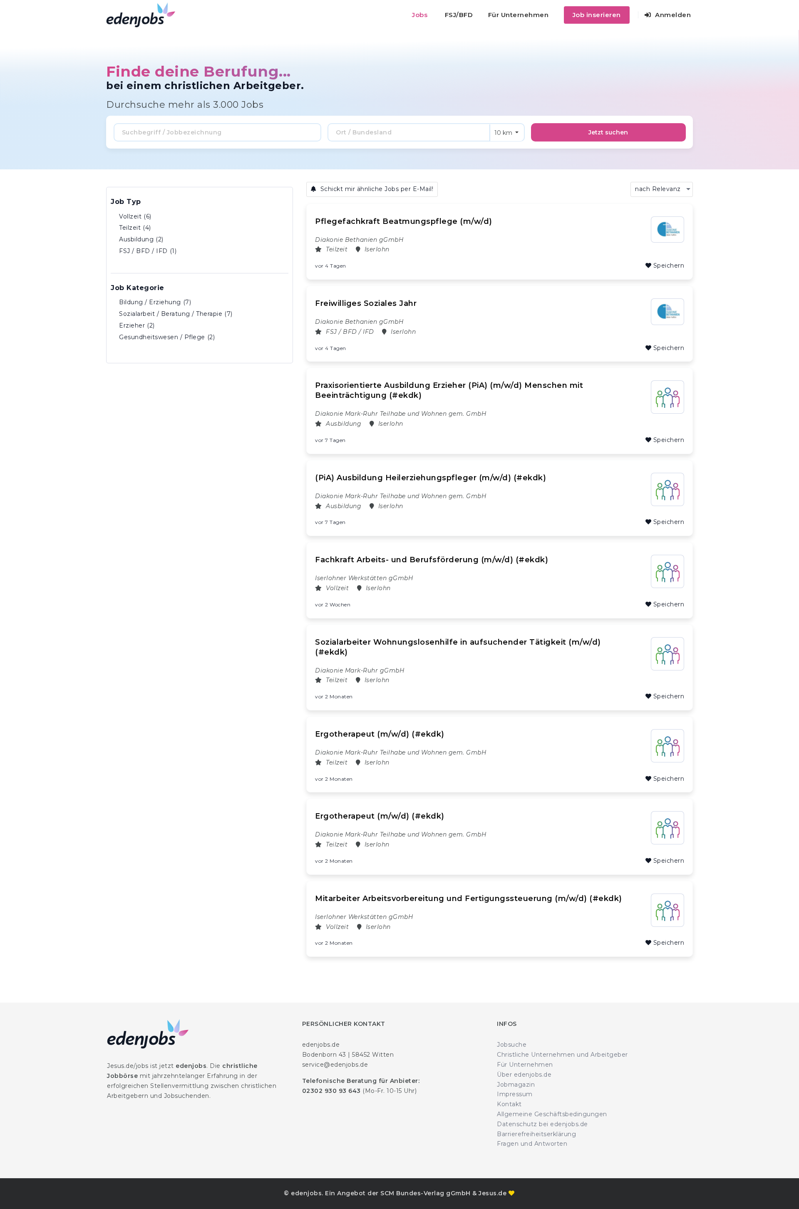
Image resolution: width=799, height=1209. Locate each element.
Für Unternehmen (518, 15)
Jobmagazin (516, 1084)
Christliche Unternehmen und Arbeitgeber (562, 1054)
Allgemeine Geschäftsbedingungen (552, 1114)
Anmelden (672, 15)
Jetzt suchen (608, 132)
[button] (661, 189)
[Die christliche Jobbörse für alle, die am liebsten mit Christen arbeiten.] (140, 15)
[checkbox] (199, 217)
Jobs (419, 15)
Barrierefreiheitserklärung (536, 1134)
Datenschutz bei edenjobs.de (542, 1124)
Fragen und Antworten (532, 1143)
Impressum (515, 1094)
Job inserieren (597, 15)
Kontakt (509, 1104)
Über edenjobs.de (524, 1074)
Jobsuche (511, 1044)
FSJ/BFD (459, 15)
